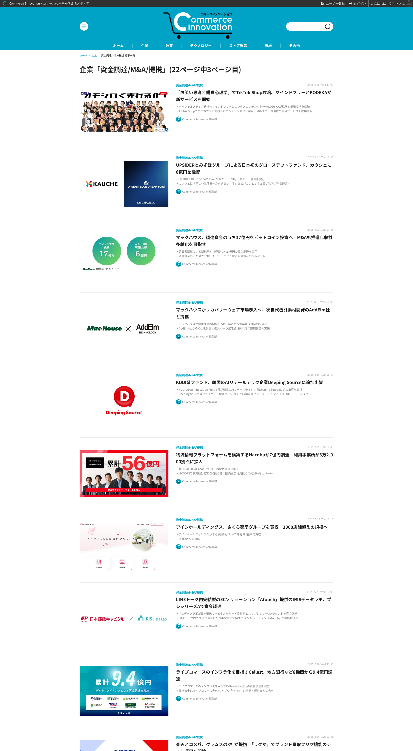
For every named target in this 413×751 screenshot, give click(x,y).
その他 (294, 46)
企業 (144, 46)
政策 (169, 46)
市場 (268, 46)
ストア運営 (238, 46)
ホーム (118, 46)
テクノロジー (201, 46)
